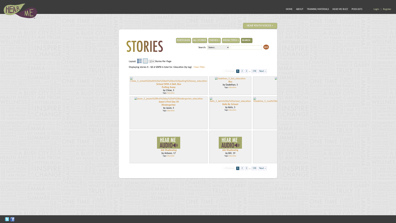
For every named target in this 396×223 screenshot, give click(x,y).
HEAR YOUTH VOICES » (260, 25)
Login (376, 9)
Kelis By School (230, 104)
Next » (262, 71)
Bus (230, 82)
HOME (289, 9)
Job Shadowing (169, 150)
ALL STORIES (199, 40)
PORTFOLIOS (183, 40)
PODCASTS (357, 9)
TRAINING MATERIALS (318, 9)
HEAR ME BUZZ (340, 9)
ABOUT (299, 9)
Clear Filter (199, 67)
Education (170, 93)
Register (387, 9)
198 (254, 71)
